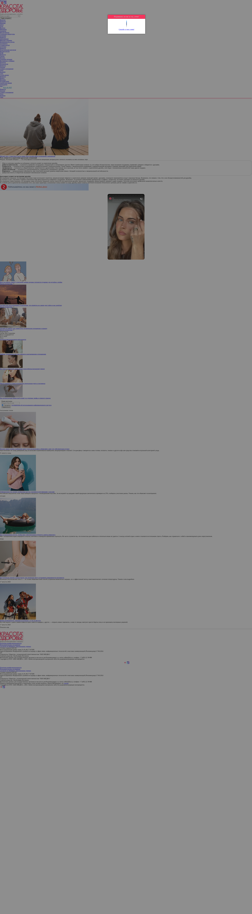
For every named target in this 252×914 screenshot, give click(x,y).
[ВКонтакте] (126, 24)
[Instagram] (126, 26)
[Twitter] (126, 21)
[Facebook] (126, 23)
